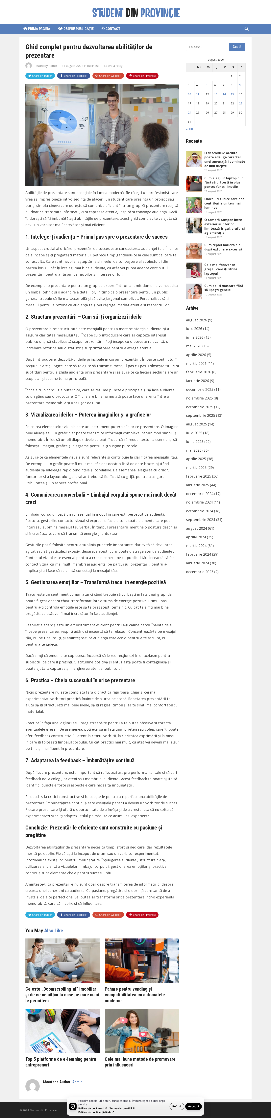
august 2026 (196, 320)
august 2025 (196, 424)
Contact (112, 29)
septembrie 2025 (200, 415)
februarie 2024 (198, 554)
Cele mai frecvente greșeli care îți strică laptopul (220, 269)
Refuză (176, 1106)
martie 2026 (196, 363)
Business (93, 66)
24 (189, 112)
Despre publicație (78, 29)
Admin (53, 66)
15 (232, 94)
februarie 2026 (198, 372)
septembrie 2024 (200, 519)
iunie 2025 (194, 441)
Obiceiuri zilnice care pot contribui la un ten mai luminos (224, 203)
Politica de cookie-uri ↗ (92, 1108)
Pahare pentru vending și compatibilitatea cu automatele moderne (135, 994)
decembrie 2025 (199, 389)
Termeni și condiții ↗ (122, 1108)
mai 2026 (193, 346)
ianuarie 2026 (197, 380)
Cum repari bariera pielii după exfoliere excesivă (223, 247)
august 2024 (196, 528)
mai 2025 (193, 450)
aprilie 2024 (196, 537)
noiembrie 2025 (199, 398)
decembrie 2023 (199, 571)
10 (189, 94)
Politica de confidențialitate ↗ (96, 1111)
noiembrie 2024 (199, 502)
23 (240, 103)
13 (215, 94)
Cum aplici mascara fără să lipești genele (223, 288)
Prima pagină (38, 29)
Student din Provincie (43, 1110)
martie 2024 (196, 545)
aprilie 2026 (196, 354)
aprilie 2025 (196, 458)
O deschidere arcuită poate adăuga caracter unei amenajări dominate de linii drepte (224, 159)
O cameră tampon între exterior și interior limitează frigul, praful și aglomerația (224, 226)
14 (224, 94)
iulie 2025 (194, 432)
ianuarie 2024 (197, 563)
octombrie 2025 (199, 406)
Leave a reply (113, 66)
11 (197, 94)
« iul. (190, 129)
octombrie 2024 (199, 510)
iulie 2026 (194, 328)
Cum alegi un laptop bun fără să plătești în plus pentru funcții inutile (223, 182)
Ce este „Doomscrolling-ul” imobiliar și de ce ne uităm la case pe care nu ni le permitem (62, 994)
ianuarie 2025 (197, 485)
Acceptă (193, 1106)
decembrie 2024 (199, 493)
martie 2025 (196, 467)
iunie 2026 (194, 337)
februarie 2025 (198, 476)
